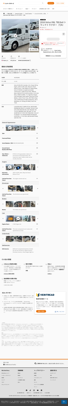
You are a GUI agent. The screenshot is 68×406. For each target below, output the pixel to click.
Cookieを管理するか (34, 402)
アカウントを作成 (60, 3)
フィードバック (53, 379)
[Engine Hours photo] (37, 224)
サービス (34, 8)
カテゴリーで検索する (7, 8)
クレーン (35, 386)
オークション (19, 8)
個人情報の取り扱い (21, 392)
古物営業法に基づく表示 (44, 8)
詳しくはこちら (60, 311)
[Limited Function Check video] (37, 178)
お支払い (50, 273)
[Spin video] (37, 133)
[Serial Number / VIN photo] (37, 143)
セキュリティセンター (5, 384)
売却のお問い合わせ (53, 377)
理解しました (64, 402)
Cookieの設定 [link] (47, 392)
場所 (53, 8)
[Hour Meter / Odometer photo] (37, 154)
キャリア (3, 379)
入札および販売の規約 (9, 273)
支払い (19, 382)
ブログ (3, 382)
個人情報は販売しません (38, 392)
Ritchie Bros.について (5, 373)
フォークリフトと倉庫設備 (39, 384)
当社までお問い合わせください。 (56, 363)
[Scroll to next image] (37, 128)
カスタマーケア (48, 44)
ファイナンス (20, 377)
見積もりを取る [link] (41, 311)
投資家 (3, 377)
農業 (35, 379)
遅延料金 (61, 269)
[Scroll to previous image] (3, 128)
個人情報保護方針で (46, 402)
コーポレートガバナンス (6, 375)
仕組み (26, 8)
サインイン (50, 3)
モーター (35, 382)
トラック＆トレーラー (38, 377)
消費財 (35, 375)
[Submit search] (42, 3)
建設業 (35, 373)
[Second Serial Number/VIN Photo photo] (37, 148)
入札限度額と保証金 (21, 379)
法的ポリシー (29, 392)
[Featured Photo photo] (37, 138)
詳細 (27, 270)
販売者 (19, 375)
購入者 (19, 373)
